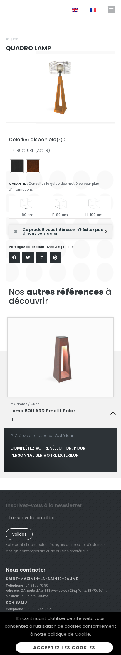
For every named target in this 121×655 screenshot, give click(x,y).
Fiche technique (33, 418)
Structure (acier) (31, 150)
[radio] (16, 166)
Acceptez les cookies (64, 647)
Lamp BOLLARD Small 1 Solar (42, 411)
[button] (111, 9)
